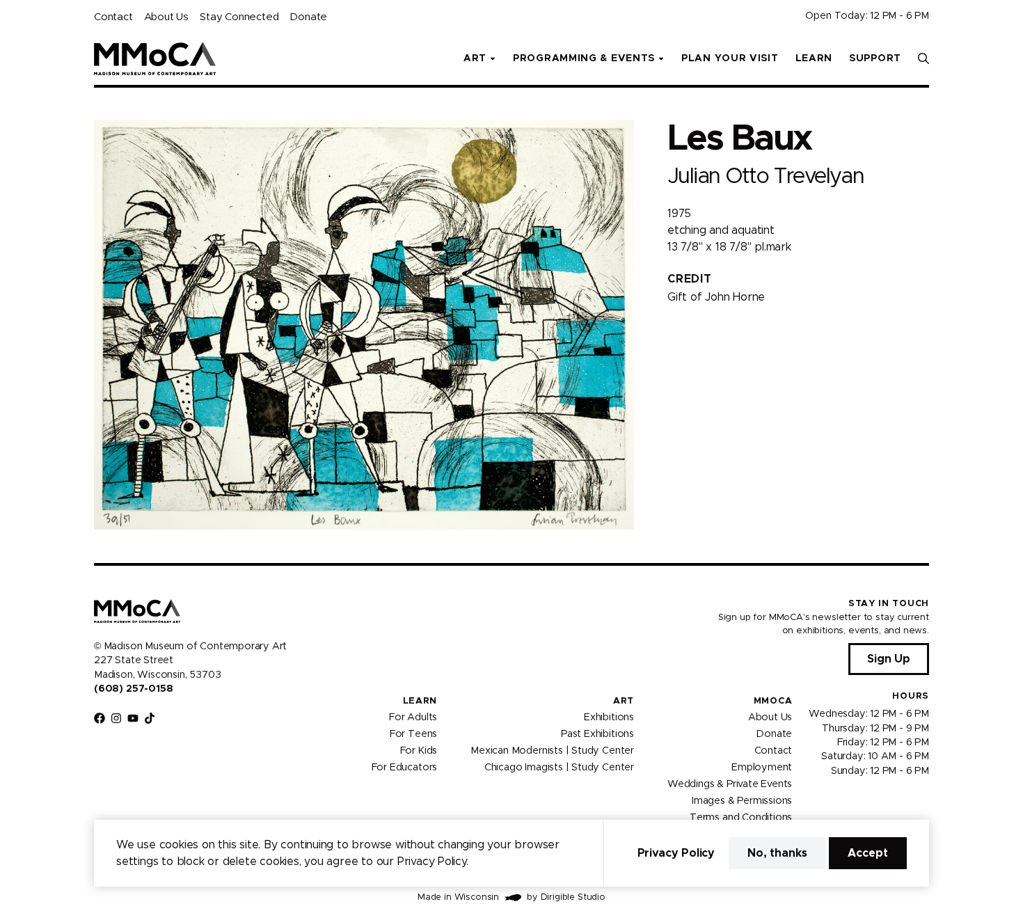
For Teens (413, 734)
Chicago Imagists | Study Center (559, 767)
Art (623, 701)
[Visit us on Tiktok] (149, 718)
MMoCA (773, 701)
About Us (166, 17)
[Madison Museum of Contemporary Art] (155, 58)
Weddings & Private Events (729, 784)
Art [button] (474, 58)
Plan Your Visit (730, 58)
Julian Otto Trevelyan (765, 176)
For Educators (405, 767)
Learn (814, 58)
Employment (761, 767)
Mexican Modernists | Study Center (552, 751)
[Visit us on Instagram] (116, 718)
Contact (113, 17)
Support (875, 58)
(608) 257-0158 (133, 689)
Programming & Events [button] (584, 58)
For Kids (419, 751)
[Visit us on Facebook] (99, 718)
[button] (923, 58)
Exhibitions (609, 717)
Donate (308, 17)
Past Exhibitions (597, 734)
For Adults (413, 717)
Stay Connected (239, 17)
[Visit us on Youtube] (132, 718)
